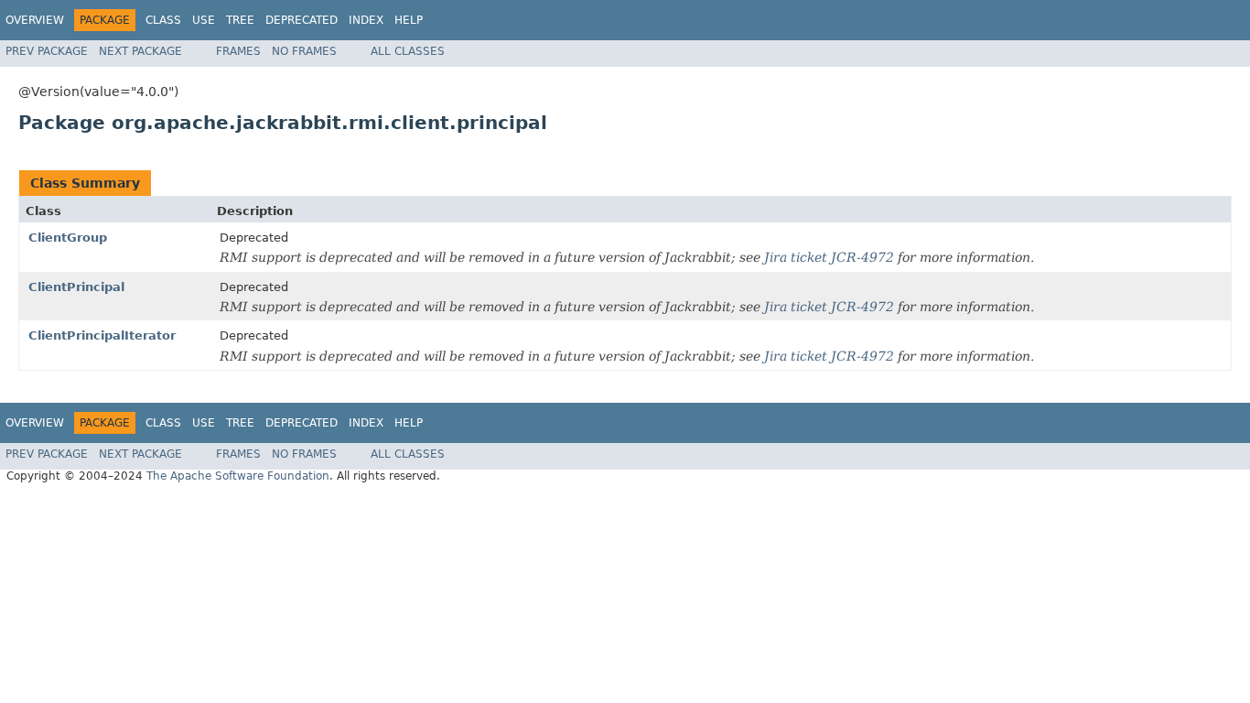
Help (408, 20)
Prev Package (46, 51)
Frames (238, 51)
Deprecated (301, 20)
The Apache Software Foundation (237, 476)
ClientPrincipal (76, 287)
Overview (34, 20)
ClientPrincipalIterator (102, 335)
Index (366, 20)
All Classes (408, 51)
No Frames (304, 51)
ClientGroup (67, 237)
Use (203, 20)
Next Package (140, 51)
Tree (240, 20)
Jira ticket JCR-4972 (829, 257)
